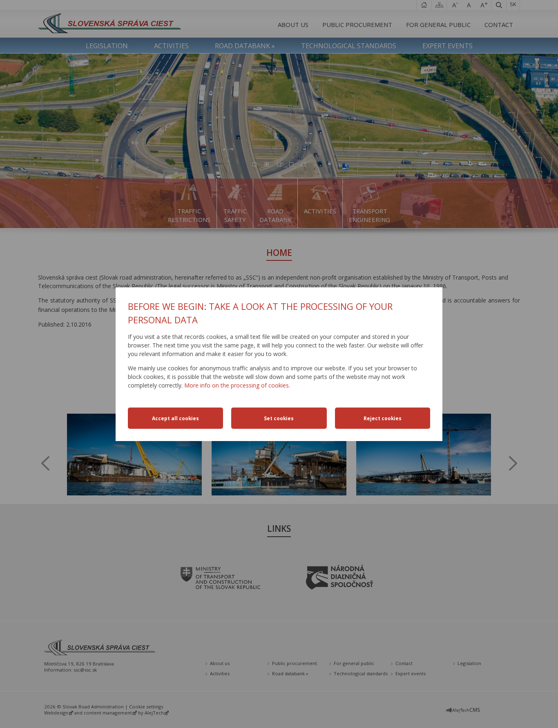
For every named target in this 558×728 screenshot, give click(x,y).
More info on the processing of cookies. (237, 385)
